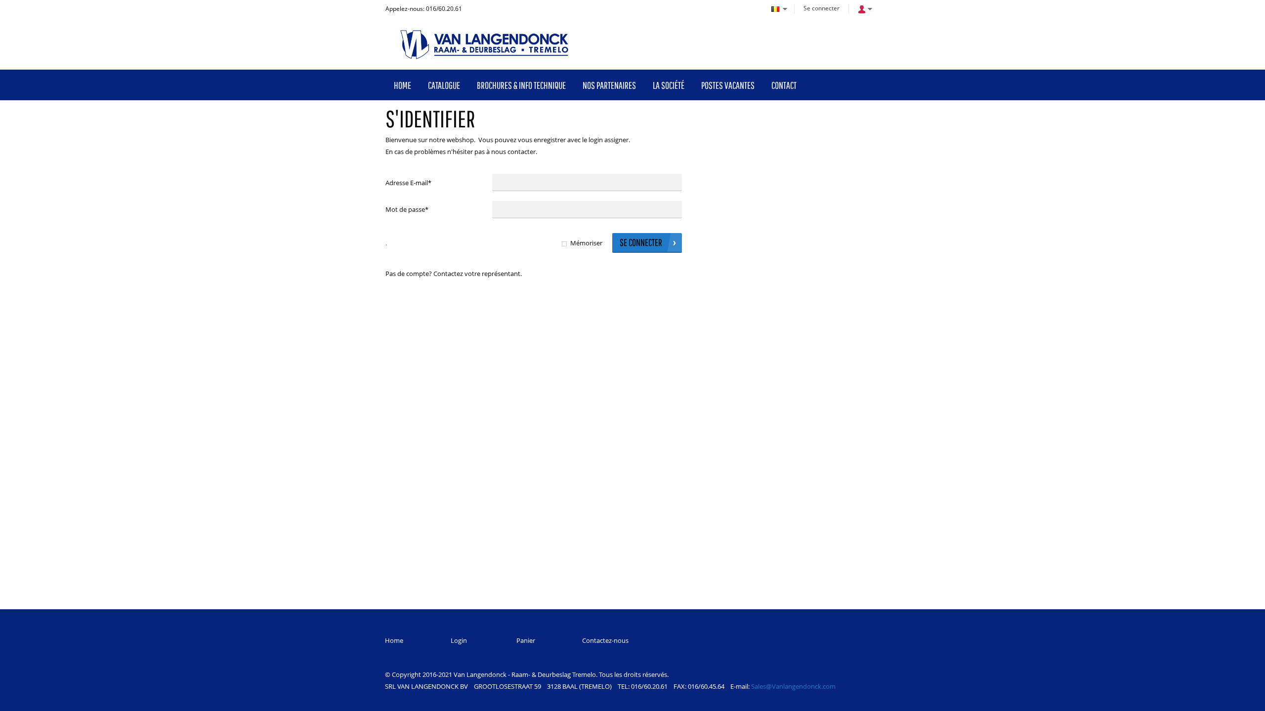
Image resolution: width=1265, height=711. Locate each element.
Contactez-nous (605, 640)
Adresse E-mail (408, 182)
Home (394, 640)
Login (459, 640)
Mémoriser (586, 242)
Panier (525, 640)
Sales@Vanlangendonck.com (793, 686)
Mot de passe (406, 209)
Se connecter (821, 8)
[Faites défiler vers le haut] (1244, 700)
